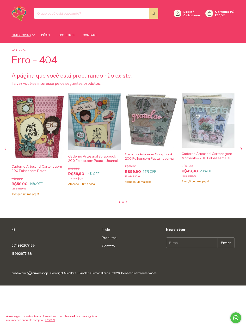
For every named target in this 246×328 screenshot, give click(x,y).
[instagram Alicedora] (13, 229)
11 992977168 (22, 253)
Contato (90, 35)
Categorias (21, 35)
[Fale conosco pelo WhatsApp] (235, 317)
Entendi (50, 320)
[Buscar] (153, 13)
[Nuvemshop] (30, 274)
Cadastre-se (191, 15)
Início (45, 35)
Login (187, 11)
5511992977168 (23, 245)
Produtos (66, 35)
